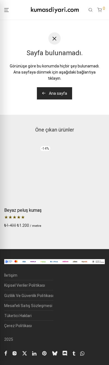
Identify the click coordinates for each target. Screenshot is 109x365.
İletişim (10, 275)
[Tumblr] (73, 353)
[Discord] (64, 353)
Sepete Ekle (13, 225)
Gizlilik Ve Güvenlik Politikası (28, 295)
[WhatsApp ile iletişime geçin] (82, 353)
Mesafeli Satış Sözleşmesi (28, 305)
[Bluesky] (54, 353)
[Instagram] (14, 353)
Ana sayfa (57, 93)
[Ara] (90, 10)
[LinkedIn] (34, 353)
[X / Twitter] (24, 353)
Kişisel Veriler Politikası (24, 285)
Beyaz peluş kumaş (23, 210)
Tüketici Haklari (18, 315)
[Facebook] (5, 353)
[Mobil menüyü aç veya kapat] (6, 10)
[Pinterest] (44, 353)
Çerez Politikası (18, 325)
